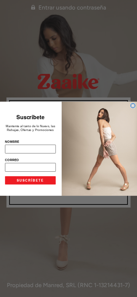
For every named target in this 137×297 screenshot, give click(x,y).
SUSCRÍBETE (30, 180)
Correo (12, 159)
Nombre (12, 141)
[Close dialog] (133, 105)
